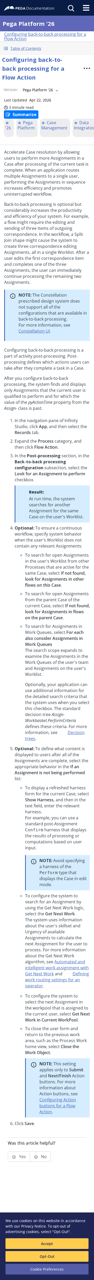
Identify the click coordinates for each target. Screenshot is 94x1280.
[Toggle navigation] (86, 8)
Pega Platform (26, 125)
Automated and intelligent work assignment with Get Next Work (57, 968)
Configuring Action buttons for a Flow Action (57, 1106)
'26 (8, 128)
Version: (11, 89)
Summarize (25, 114)
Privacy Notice (33, 1226)
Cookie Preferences (47, 1269)
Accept (47, 1243)
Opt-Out (47, 1256)
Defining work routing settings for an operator (57, 980)
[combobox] (40, 90)
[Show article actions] (86, 68)
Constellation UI (34, 331)
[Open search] (70, 8)
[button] (47, 48)
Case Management (54, 125)
